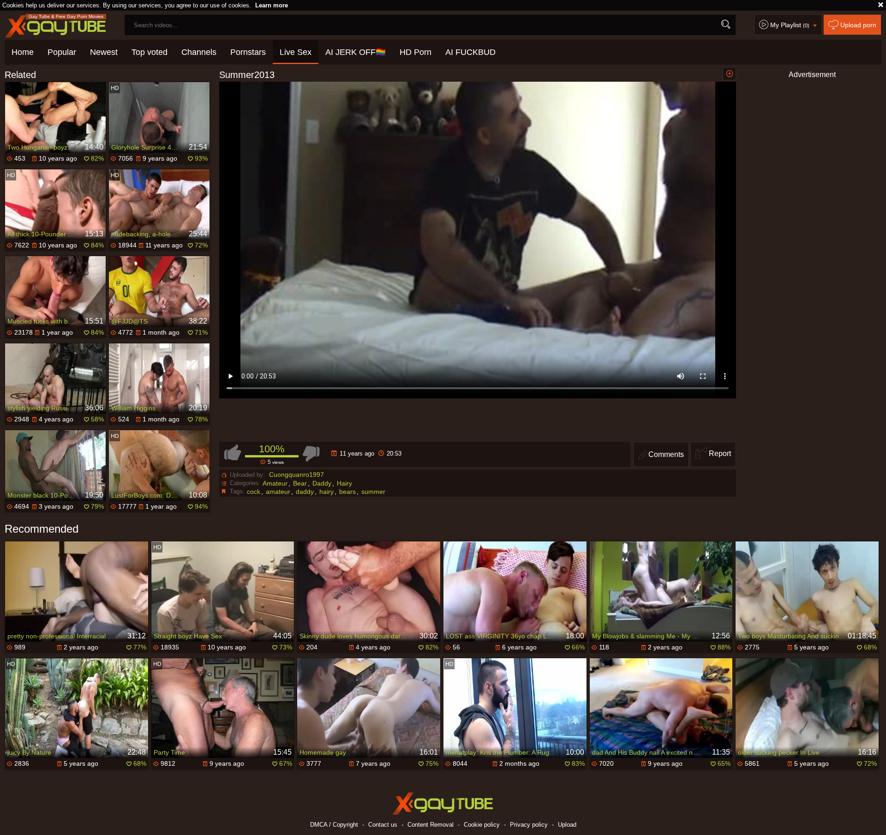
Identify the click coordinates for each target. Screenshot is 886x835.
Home (23, 52)
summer (373, 491)
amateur (278, 491)
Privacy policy (529, 825)
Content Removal (430, 825)
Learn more (271, 5)
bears (347, 491)
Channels (198, 52)
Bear (300, 483)
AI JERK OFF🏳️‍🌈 (355, 52)
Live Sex (295, 52)
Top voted (150, 52)
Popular (62, 52)
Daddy (321, 483)
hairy (326, 491)
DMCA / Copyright (334, 825)
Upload (567, 825)
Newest (104, 52)
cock (253, 491)
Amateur (275, 483)
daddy (305, 491)
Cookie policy (482, 825)
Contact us (382, 825)
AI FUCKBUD (470, 52)
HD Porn (415, 52)
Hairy (344, 483)
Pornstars (248, 52)
